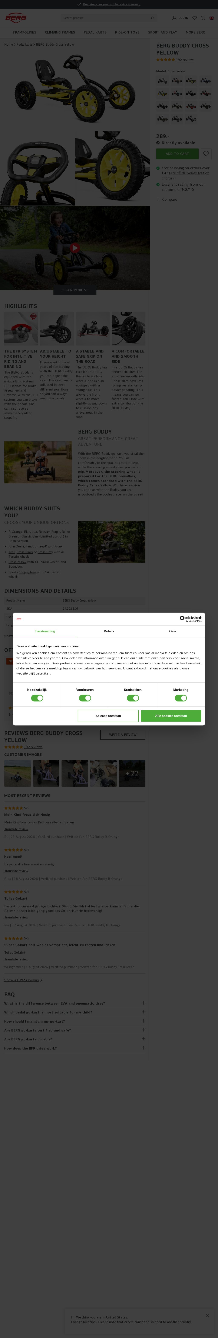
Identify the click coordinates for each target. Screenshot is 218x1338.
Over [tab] (172, 631)
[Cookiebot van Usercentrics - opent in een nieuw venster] (183, 619)
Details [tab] (109, 631)
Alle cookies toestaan (171, 716)
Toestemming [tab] (45, 631)
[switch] (85, 698)
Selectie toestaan (108, 716)
